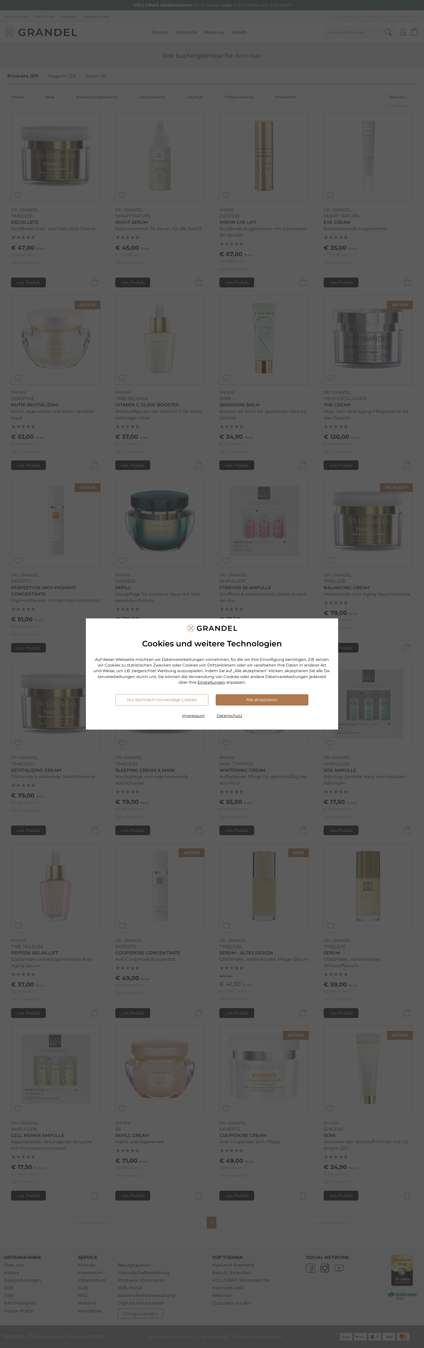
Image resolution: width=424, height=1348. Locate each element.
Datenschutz (229, 715)
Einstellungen (211, 682)
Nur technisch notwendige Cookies (162, 699)
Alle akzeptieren (262, 699)
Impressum (193, 715)
